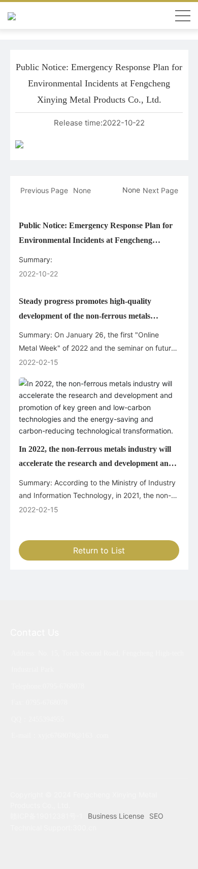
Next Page (160, 190)
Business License (116, 816)
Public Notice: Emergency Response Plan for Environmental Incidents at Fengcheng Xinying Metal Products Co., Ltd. (96, 240)
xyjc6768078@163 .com (73, 735)
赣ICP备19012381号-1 (46, 816)
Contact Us (34, 632)
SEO (156, 816)
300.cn (84, 827)
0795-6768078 (63, 686)
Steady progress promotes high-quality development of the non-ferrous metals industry (85, 316)
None (82, 190)
